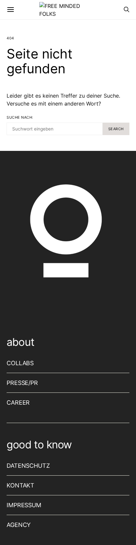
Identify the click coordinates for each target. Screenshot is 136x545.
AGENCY (19, 524)
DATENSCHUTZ (28, 465)
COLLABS (20, 363)
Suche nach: (20, 117)
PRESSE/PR (22, 382)
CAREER (18, 402)
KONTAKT (20, 485)
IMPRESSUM (24, 505)
